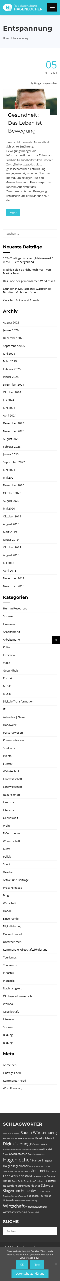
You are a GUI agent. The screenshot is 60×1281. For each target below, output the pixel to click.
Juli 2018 (8, 563)
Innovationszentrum (23, 1171)
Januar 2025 (11, 377)
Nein (37, 1264)
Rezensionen (11, 794)
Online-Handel (12, 934)
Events (7, 756)
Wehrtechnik (11, 771)
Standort (7, 1196)
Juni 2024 (9, 408)
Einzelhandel (11, 918)
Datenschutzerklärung (30, 1273)
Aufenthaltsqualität (11, 1133)
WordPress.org (12, 1088)
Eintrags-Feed (12, 1073)
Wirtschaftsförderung (15, 1212)
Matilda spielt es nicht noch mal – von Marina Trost (27, 271)
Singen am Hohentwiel (21, 1190)
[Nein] (56, 1264)
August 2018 (11, 555)
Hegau (47, 1160)
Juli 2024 (8, 400)
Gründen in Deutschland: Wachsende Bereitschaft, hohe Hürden (27, 290)
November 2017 (13, 578)
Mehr (13, 213)
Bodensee (16, 1138)
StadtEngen (45, 1191)
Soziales (8, 616)
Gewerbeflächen (18, 1153)
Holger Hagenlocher (45, 83)
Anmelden (9, 1065)
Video (6, 663)
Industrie (9, 973)
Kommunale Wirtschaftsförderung (25, 949)
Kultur (7, 647)
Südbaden (33, 1195)
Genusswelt (10, 818)
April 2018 (9, 570)
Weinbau (8, 1004)
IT (4, 709)
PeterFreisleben (37, 1181)
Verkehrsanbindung (28, 1200)
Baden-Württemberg (38, 1132)
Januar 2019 (11, 539)
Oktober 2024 (12, 392)
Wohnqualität (34, 1212)
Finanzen (9, 624)
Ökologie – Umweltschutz (19, 996)
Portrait (8, 678)
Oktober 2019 (12, 516)
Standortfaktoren (18, 1196)
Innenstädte (8, 1171)
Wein (6, 825)
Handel (7, 911)
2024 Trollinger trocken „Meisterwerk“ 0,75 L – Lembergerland (28, 260)
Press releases (12, 888)
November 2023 (13, 431)
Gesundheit (10, 670)
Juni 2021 (9, 470)
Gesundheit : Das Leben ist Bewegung (25, 123)
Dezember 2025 (13, 338)
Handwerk (9, 725)
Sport (6, 864)
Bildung (8, 1035)
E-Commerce (11, 833)
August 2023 (11, 439)
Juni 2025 (9, 353)
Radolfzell (50, 1180)
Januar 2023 (11, 454)
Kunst (6, 849)
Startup (7, 763)
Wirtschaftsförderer (36, 1206)
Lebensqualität (39, 1176)
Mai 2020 (9, 508)
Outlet (14, 1181)
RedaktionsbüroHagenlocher (21, 1185)
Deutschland (44, 1138)
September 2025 (14, 346)
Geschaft (8, 872)
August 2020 (11, 501)
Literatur (8, 802)
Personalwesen (13, 732)
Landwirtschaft (12, 779)
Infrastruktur (34, 1166)
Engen (5, 1154)
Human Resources (15, 608)
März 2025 (10, 361)
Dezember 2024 (13, 384)
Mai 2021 (9, 477)
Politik (7, 856)
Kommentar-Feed (14, 1080)
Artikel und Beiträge (16, 880)
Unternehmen (12, 942)
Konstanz (51, 1171)
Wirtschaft (9, 903)
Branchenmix (28, 1138)
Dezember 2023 (13, 423)
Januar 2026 (11, 330)
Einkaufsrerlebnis (29, 1149)
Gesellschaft (11, 1011)
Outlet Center (24, 1181)
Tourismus (10, 957)
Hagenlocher (17, 1159)
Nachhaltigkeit (12, 988)
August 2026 (11, 322)
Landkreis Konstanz (17, 1176)
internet (38, 1170)
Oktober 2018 (12, 547)
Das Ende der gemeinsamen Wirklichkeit (29, 281)
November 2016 (13, 586)
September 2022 (14, 462)
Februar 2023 (12, 446)
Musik (7, 686)
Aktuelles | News (14, 717)
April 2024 (9, 415)
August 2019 (11, 524)
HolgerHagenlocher (15, 1166)
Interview (9, 655)
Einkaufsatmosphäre (12, 1149)
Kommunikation (13, 740)
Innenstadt (45, 1166)
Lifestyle (8, 1019)
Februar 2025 (12, 369)
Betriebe (6, 1138)
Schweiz (47, 1185)
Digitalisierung (12, 926)
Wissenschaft (11, 841)
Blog (6, 895)
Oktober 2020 (12, 493)
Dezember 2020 (13, 485)
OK (22, 1264)
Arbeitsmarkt (11, 632)
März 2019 (10, 532)
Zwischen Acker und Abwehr (21, 300)
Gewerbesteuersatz (36, 1154)
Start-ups (9, 748)
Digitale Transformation (18, 701)
